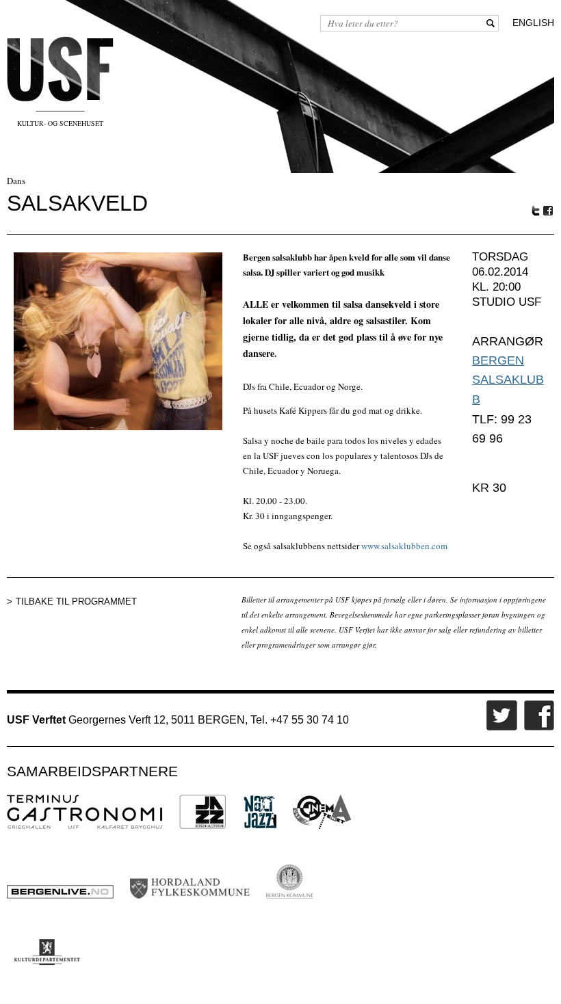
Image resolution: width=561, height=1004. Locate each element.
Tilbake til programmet (76, 601)
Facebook (548, 211)
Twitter (535, 210)
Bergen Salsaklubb (508, 380)
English (533, 22)
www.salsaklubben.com (404, 546)
